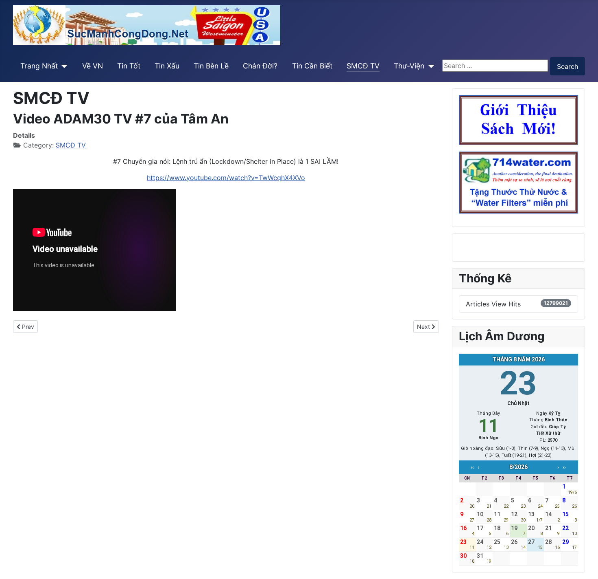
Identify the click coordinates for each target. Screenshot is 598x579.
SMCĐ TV (363, 66)
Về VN (92, 66)
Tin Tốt (128, 66)
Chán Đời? (260, 66)
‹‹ (472, 467)
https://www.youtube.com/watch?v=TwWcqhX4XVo (226, 178)
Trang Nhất (39, 66)
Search (567, 66)
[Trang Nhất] (63, 66)
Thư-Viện (409, 66)
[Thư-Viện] (429, 66)
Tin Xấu (167, 66)
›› (564, 467)
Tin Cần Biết (312, 66)
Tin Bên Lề (211, 66)
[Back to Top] (583, 563)
